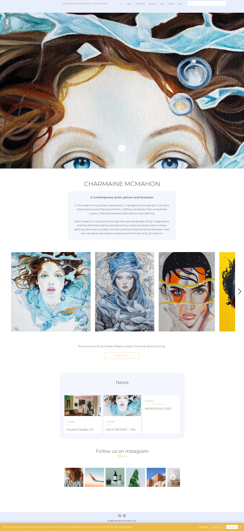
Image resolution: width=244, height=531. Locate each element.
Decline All (217, 527)
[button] (129, 3)
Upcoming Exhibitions (154, 404)
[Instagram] (124, 515)
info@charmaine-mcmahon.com (122, 521)
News (108, 425)
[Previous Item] (4, 291)
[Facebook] (119, 515)
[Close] (240, 527)
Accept (232, 527)
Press (68, 425)
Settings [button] (203, 527)
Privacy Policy (126, 527)
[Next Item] (239, 291)
